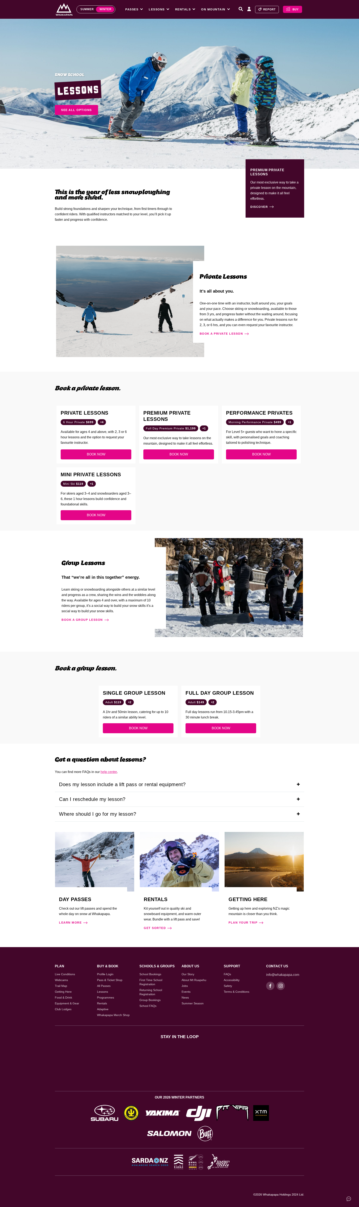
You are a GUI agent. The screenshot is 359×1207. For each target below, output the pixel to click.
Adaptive (102, 1009)
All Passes (104, 986)
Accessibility (232, 980)
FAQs (227, 974)
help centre (109, 772)
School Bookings (150, 974)
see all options (76, 110)
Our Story (188, 974)
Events (186, 991)
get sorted (155, 928)
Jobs (185, 986)
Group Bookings (150, 1000)
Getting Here (63, 991)
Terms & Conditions (236, 991)
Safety (228, 986)
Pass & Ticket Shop (109, 980)
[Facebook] (270, 986)
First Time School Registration (150, 982)
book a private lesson (221, 333)
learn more (70, 922)
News (185, 997)
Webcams (61, 980)
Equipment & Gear (67, 1003)
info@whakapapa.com (282, 974)
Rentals (102, 1003)
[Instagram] (281, 986)
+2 (129, 702)
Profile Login (105, 974)
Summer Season (193, 1003)
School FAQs (147, 1005)
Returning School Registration (150, 992)
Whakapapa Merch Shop (113, 1015)
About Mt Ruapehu (194, 980)
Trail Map (61, 986)
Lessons (102, 991)
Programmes (105, 997)
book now (96, 454)
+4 (101, 422)
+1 (204, 428)
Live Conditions (65, 974)
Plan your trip (243, 922)
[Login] (249, 9)
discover (259, 206)
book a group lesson (82, 619)
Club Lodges (63, 1009)
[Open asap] (348, 1198)
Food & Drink (63, 997)
